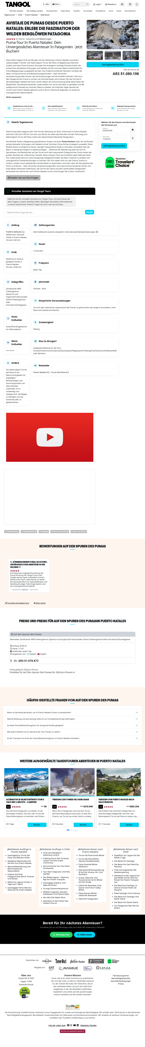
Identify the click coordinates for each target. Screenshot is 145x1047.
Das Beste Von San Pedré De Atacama (126, 865)
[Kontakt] (122, 4)
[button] (81, 4)
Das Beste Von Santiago (124, 861)
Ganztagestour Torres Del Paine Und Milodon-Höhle (19, 856)
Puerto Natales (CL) (41, 372)
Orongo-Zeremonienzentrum (55, 888)
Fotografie (44, 531)
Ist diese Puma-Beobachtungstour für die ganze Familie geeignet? (35, 725)
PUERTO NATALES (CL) (15, 232)
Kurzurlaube (87, 11)
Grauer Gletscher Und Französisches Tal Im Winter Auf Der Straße (91, 880)
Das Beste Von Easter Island (126, 902)
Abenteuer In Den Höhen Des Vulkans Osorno (55, 902)
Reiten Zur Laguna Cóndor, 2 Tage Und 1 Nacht (20, 883)
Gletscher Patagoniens (88, 899)
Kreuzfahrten (100, 11)
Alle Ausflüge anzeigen (35, 11)
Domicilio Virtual (26, 984)
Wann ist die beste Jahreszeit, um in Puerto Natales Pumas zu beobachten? (39, 712)
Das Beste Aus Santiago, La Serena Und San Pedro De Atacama (125, 887)
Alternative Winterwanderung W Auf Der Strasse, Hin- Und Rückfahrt (91, 872)
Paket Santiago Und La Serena (127, 893)
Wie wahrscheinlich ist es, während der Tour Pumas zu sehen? (33, 732)
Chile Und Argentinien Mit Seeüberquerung (125, 871)
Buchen (37, 825)
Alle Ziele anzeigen (16, 11)
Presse (121, 984)
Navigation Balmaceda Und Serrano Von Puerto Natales (20, 862)
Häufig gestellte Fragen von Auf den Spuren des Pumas (72, 700)
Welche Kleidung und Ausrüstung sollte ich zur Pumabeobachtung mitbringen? (41, 719)
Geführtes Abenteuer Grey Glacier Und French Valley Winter (90, 887)
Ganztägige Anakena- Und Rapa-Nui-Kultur (54, 884)
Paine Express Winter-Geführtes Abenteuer (88, 894)
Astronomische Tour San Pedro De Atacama (56, 867)
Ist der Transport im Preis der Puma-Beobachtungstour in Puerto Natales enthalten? (43, 738)
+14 (134, 22)
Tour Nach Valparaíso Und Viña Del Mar (56, 873)
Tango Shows (65, 11)
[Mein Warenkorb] (130, 4)
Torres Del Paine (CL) (60, 372)
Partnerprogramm (121, 975)
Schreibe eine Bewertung (18, 603)
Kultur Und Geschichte (60, 531)
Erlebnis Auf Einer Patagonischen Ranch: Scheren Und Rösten (21, 876)
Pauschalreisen (51, 11)
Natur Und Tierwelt (79, 531)
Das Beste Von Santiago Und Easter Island (126, 897)
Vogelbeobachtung (29, 531)
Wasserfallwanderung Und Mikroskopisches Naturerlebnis (19, 868)
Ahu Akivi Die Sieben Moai (54, 897)
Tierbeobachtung (12, 531)
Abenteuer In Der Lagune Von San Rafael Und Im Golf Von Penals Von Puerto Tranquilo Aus (127, 878)
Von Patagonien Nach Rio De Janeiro (126, 906)
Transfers (76, 11)
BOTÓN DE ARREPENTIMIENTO (72, 1031)
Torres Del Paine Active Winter (91, 855)
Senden (89, 212)
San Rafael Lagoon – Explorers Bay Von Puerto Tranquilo (56, 878)
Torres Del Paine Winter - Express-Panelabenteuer (89, 860)
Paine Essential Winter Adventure (88, 865)
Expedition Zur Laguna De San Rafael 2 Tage (127, 856)
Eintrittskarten (130, 11)
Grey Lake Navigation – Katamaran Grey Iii (53, 854)
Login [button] (97, 4)
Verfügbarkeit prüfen (113, 64)
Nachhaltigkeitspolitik (120, 978)
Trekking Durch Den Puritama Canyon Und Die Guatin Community (56, 860)
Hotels (118, 11)
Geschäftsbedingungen (121, 981)
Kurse (111, 11)
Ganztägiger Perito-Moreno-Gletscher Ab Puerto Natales (20, 888)
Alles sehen (41, 603)
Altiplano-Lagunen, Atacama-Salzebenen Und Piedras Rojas (56, 893)
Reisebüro (111, 4)
